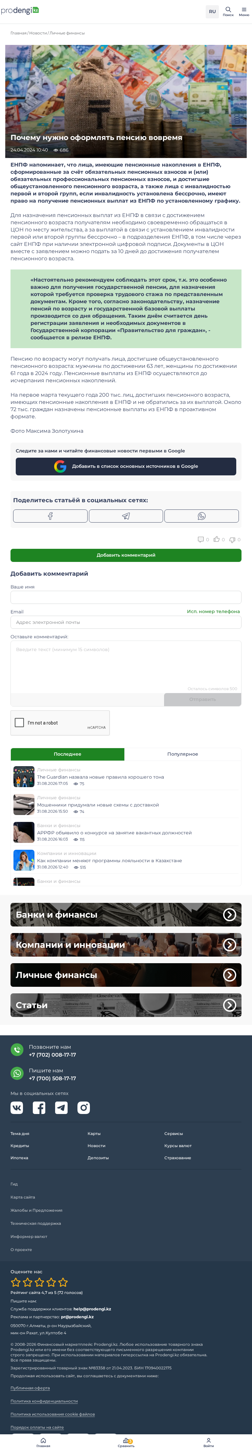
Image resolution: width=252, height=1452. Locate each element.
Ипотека (19, 1157)
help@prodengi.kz (92, 1308)
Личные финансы (58, 770)
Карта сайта (22, 1197)
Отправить (202, 699)
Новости (96, 1145)
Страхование (177, 1157)
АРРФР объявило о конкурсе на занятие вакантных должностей (114, 833)
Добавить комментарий (126, 555)
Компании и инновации (66, 853)
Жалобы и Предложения (36, 1210)
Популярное (182, 754)
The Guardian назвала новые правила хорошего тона (100, 777)
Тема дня (19, 1133)
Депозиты (98, 1157)
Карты (94, 1133)
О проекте (21, 1249)
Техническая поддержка (35, 1223)
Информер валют (28, 1236)
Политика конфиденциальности (44, 1401)
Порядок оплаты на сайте (37, 1427)
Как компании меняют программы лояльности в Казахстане (109, 861)
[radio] (15, 1282)
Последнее (67, 754)
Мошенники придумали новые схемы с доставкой (98, 805)
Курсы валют (178, 1145)
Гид (14, 1184)
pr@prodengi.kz (77, 1316)
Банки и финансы (58, 825)
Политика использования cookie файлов (52, 1414)
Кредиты (19, 1145)
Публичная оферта (30, 1387)
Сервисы (173, 1133)
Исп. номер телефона (213, 611)
